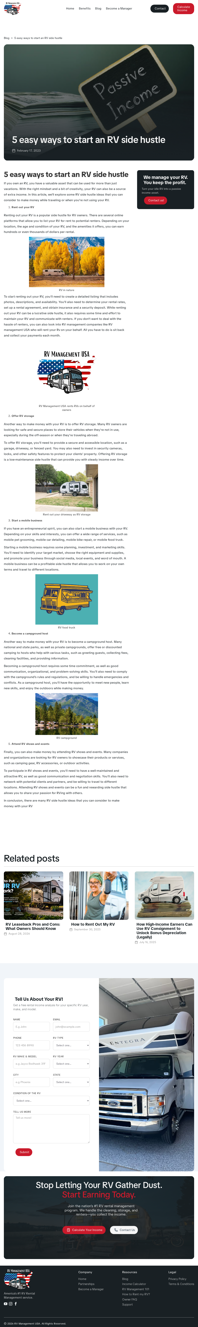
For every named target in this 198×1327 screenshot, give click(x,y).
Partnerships (86, 1284)
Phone (17, 1038)
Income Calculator (134, 1284)
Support (127, 1304)
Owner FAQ (129, 1299)
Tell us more (22, 1112)
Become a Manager (119, 8)
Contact (160, 8)
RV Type (58, 1038)
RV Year (58, 1056)
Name (16, 1019)
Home (70, 8)
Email (56, 1019)
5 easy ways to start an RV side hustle (38, 38)
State (57, 1075)
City (16, 1075)
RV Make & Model (25, 1056)
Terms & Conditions (181, 1284)
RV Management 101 (135, 1289)
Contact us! (156, 200)
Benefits (84, 8)
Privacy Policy (177, 1279)
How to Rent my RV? (136, 1294)
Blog (98, 8)
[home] (12, 8)
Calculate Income (183, 8)
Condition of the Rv (27, 1093)
